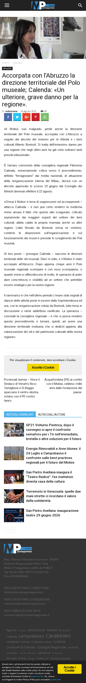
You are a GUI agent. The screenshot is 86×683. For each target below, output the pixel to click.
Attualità (17, 62)
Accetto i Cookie (43, 367)
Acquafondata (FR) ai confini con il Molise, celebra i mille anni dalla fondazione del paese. (63, 386)
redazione (11, 111)
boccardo (64, 630)
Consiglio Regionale (51, 647)
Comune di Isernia (20, 647)
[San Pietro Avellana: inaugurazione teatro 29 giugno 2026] (14, 515)
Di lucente (57, 652)
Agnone (11, 630)
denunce (32, 653)
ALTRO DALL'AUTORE (51, 414)
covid (22, 652)
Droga (31, 658)
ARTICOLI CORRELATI (19, 414)
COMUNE (59, 642)
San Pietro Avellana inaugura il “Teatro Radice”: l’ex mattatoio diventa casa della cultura (49, 476)
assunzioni (36, 630)
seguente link (37, 676)
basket (52, 630)
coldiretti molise (41, 642)
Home (5, 62)
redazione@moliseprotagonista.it (25, 603)
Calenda (11, 636)
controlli (73, 647)
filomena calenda (60, 658)
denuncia (44, 653)
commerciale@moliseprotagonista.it (26, 615)
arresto (22, 630)
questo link (55, 679)
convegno (11, 652)
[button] (80, 5)
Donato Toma (16, 658)
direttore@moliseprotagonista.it (24, 592)
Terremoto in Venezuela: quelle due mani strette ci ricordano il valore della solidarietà (53, 496)
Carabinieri (58, 636)
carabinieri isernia (18, 642)
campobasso (31, 636)
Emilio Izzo (43, 658)
